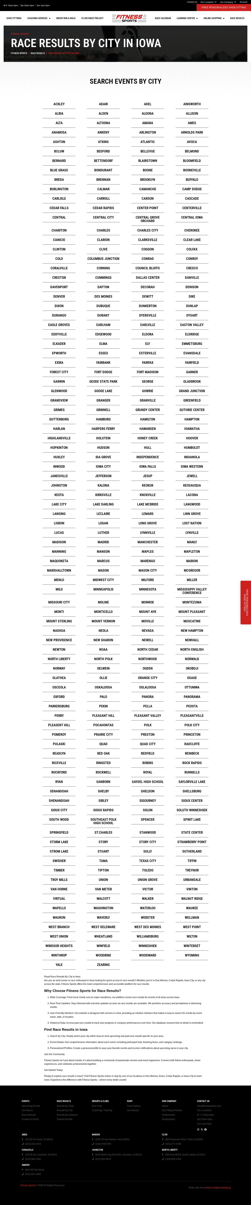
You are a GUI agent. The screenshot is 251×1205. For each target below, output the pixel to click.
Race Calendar (163, 18)
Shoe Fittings (14, 18)
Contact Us (203, 1101)
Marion (96, 1134)
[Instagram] (198, 1129)
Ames (24, 1134)
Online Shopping (213, 18)
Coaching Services (37, 18)
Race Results (237, 18)
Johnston (97, 1149)
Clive (164, 1134)
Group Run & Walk (66, 18)
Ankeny (26, 1165)
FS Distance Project (92, 18)
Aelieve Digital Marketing (218, 1187)
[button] (208, 2)
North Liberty (170, 1149)
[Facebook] (205, 1129)
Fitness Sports (19, 53)
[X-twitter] (202, 1129)
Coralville (27, 1149)
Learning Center (186, 18)
